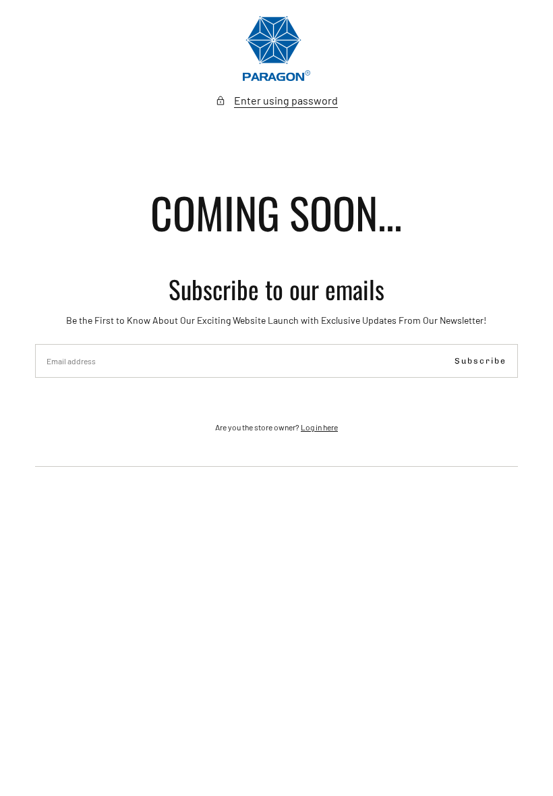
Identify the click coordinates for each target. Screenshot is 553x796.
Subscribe (480, 361)
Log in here (319, 427)
